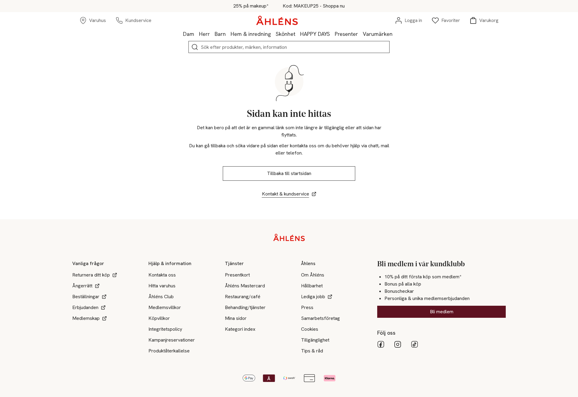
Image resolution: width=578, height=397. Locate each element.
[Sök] (194, 47)
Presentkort (237, 275)
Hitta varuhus (162, 286)
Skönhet (285, 33)
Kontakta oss (162, 275)
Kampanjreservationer (171, 340)
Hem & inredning (251, 33)
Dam (188, 33)
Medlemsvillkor (164, 307)
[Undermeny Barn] (228, 33)
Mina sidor (236, 318)
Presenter (346, 33)
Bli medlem (441, 311)
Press (307, 307)
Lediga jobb (313, 296)
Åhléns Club (161, 296)
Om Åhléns (312, 275)
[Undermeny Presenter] (360, 33)
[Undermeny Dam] (196, 33)
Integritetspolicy (165, 329)
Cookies (309, 329)
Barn (220, 33)
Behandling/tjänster (245, 307)
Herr (204, 33)
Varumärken (378, 33)
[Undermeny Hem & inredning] (273, 33)
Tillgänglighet (315, 340)
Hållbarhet (312, 286)
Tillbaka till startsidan (289, 173)
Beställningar (85, 296)
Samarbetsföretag (320, 318)
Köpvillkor (159, 318)
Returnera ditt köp (91, 275)
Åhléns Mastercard (245, 286)
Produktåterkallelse (169, 351)
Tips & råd (312, 351)
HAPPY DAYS (315, 33)
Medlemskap (86, 318)
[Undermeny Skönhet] (298, 33)
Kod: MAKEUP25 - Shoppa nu (314, 6)
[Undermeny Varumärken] (395, 33)
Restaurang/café (242, 296)
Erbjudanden (85, 307)
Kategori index (240, 329)
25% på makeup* (250, 6)
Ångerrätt (82, 286)
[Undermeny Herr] (212, 33)
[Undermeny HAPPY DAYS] (332, 33)
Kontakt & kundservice (285, 194)
